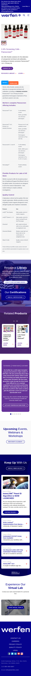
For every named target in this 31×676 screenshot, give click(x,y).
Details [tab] (5, 82)
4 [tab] (16, 414)
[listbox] (15, 335)
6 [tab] (20, 414)
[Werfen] (9, 15)
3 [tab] (14, 414)
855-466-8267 (9, 666)
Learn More (5, 344)
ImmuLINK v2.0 (8, 563)
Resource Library (8, 73)
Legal (15, 650)
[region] (15, 333)
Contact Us (16, 638)
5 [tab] (18, 414)
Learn (20, 73)
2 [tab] (12, 414)
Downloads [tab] (13, 83)
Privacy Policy (15, 644)
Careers (15, 641)
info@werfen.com (12, 670)
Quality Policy (15, 647)
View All (14, 572)
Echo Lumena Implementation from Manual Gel (13, 524)
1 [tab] (10, 414)
